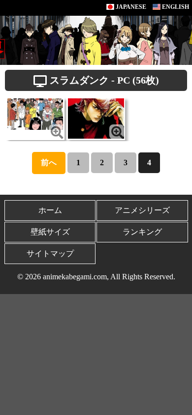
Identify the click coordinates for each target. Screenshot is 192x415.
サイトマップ (50, 253)
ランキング (142, 232)
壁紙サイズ (50, 232)
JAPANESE (130, 6)
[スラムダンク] (35, 113)
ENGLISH (174, 6)
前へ (49, 162)
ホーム (50, 210)
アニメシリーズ (142, 210)
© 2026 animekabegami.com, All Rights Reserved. (96, 276)
